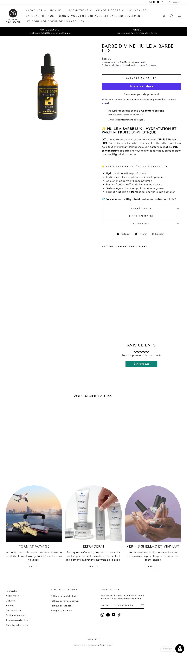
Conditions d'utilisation (17, 625)
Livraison (141, 223)
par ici (34, 566)
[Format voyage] (34, 513)
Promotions (79, 10)
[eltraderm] (93, 513)
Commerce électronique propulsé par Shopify (93, 645)
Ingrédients (141, 208)
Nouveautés (138, 10)
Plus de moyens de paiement (141, 94)
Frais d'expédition (111, 65)
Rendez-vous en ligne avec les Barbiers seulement (100, 15)
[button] (141, 62)
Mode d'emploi (141, 216)
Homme (56, 10)
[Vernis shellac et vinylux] (153, 513)
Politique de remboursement (65, 600)
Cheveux (10, 600)
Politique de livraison (61, 605)
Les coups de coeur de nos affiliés (55, 21)
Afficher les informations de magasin (126, 119)
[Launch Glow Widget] (179, 648)
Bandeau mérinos (40, 15)
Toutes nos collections (17, 620)
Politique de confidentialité (64, 596)
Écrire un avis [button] (141, 363)
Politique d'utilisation (61, 610)
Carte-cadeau (13, 610)
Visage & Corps (108, 10)
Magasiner (35, 10)
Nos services (12, 595)
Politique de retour (15, 615)
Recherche (11, 590)
